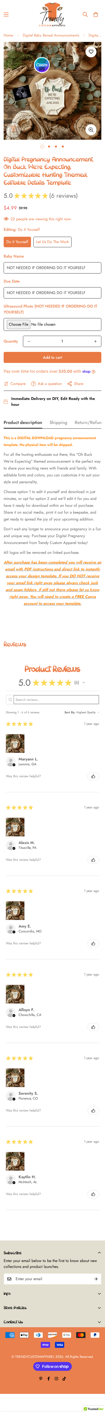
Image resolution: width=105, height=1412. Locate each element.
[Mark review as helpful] (93, 776)
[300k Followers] (49, 1379)
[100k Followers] (56, 1379)
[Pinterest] (41, 1379)
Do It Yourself (17, 242)
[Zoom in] (90, 129)
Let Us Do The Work (52, 242)
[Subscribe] (96, 1279)
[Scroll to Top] (96, 1386)
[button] (95, 14)
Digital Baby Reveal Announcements (51, 35)
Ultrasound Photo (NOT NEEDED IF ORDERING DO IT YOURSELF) (50, 309)
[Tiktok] (64, 1379)
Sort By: (69, 712)
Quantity (11, 341)
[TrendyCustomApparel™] (52, 14)
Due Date (12, 281)
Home (8, 35)
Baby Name (14, 256)
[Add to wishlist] (90, 51)
